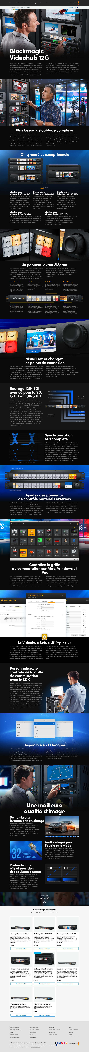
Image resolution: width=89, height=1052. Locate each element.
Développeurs (34, 3)
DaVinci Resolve (15, 1029)
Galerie (21, 7)
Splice (52, 3)
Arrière (46, 187)
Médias (47, 3)
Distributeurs (19, 3)
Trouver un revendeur (72, 13)
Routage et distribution (34, 1035)
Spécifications (27, 7)
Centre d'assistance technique (54, 1029)
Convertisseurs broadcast (34, 1029)
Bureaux (70, 1027)
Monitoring (32, 1030)
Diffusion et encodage (33, 1037)
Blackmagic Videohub (14, 7)
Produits (12, 3)
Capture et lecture (13, 1035)
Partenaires (71, 1032)
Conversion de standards (34, 1027)
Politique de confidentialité (74, 1035)
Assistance (26, 3)
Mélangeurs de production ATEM (15, 1030)
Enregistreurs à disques (14, 1034)
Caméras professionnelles (14, 1027)
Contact (50, 1030)
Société (42, 3)
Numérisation (15, 1037)
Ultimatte (11, 1032)
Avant (42, 187)
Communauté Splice (53, 1034)
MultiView (31, 1034)
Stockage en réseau (33, 1032)
